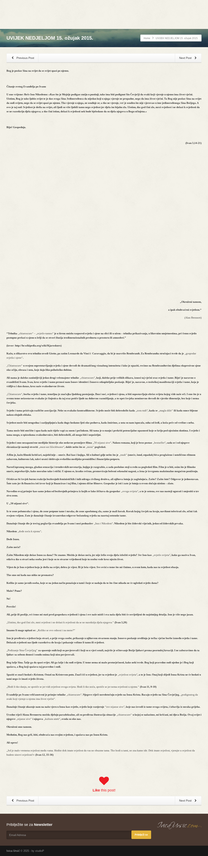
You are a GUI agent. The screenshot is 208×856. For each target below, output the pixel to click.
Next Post (185, 57)
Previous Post (25, 57)
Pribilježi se (141, 834)
